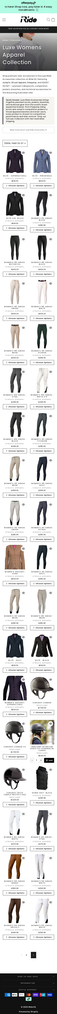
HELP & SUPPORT (28, 990)
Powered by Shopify (28, 1011)
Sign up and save (28, 976)
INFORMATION (27, 983)
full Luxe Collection (15, 119)
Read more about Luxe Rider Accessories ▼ (28, 130)
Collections (15, 40)
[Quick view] (23, 152)
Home (5, 40)
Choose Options (16, 185)
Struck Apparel (18, 82)
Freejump (31, 82)
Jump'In (6, 82)
